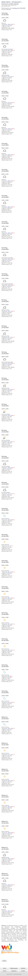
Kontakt (23, 970)
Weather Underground (7, 929)
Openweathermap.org (21, 929)
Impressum (13, 970)
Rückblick (23, 968)
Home (4, 968)
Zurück (4, 960)
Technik (4, 970)
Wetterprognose (14, 968)
